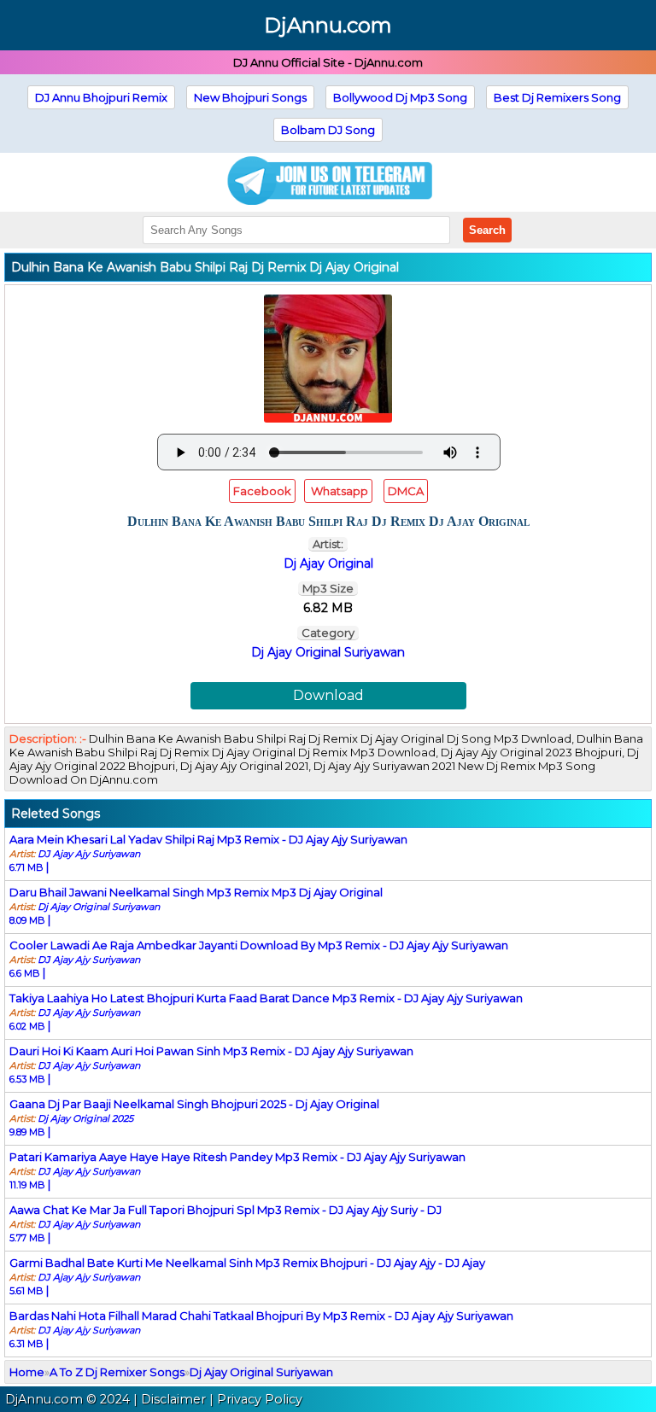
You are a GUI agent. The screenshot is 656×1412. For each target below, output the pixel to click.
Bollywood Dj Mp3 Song (400, 97)
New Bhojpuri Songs (250, 97)
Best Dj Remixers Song (557, 97)
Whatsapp (338, 491)
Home (26, 1372)
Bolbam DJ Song (328, 130)
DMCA (406, 491)
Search (487, 230)
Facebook (262, 491)
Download (328, 695)
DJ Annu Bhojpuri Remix (101, 97)
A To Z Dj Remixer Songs (117, 1372)
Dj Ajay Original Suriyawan (328, 652)
